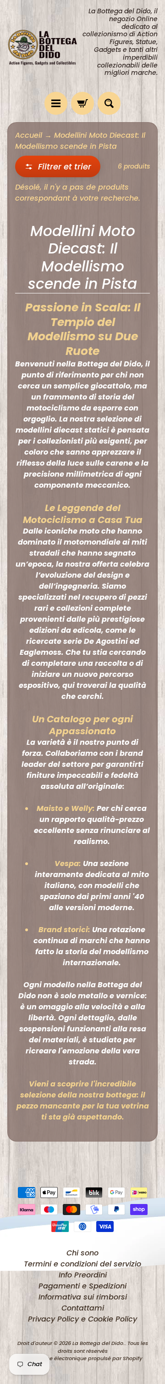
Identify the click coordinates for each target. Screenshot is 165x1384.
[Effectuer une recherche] (109, 103)
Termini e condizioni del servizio (82, 1264)
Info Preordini (83, 1275)
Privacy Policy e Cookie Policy (82, 1319)
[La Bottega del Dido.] (44, 46)
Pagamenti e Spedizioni (82, 1286)
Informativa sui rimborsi (82, 1297)
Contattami (82, 1308)
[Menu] (55, 103)
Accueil (28, 135)
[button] (57, 166)
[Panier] (82, 103)
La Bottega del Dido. (98, 1343)
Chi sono (82, 1253)
